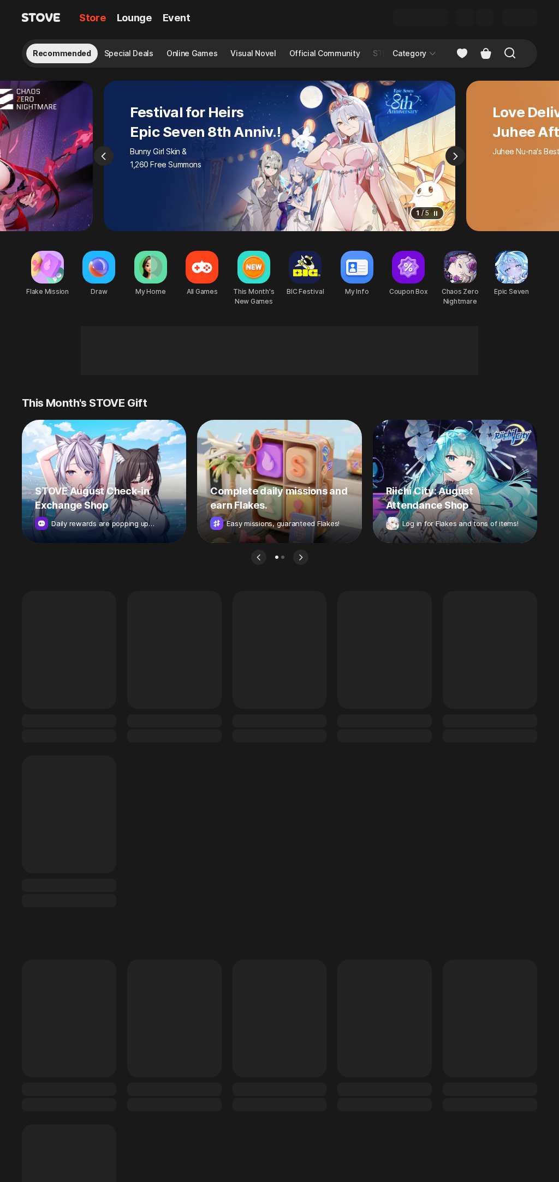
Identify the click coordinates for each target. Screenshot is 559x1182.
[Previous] (104, 156)
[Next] (455, 156)
